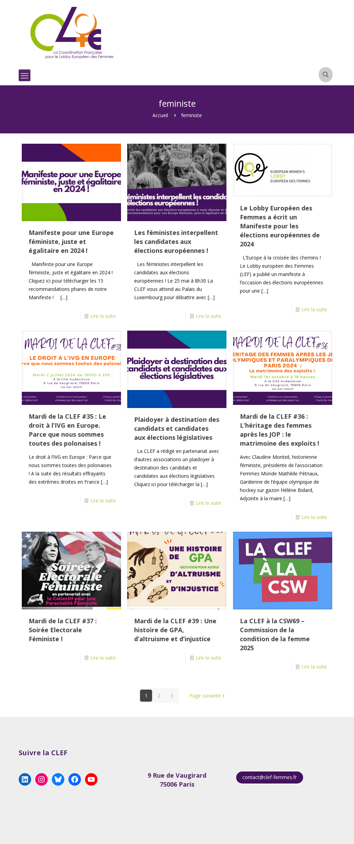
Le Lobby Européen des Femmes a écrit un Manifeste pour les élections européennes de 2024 (280, 226)
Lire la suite (103, 316)
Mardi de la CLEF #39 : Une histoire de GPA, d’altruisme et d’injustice (175, 630)
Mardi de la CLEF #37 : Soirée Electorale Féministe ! (63, 630)
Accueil (160, 115)
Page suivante (205, 695)
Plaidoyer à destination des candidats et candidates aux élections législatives (176, 428)
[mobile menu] (24, 75)
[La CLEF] (72, 33)
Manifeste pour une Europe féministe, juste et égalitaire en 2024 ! (71, 241)
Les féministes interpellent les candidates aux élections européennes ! (176, 241)
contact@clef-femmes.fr (269, 777)
